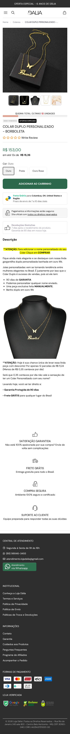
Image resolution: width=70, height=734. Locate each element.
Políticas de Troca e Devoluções (20, 614)
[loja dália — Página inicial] (35, 12)
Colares (16, 22)
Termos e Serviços (13, 598)
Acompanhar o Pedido (15, 660)
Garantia (7, 638)
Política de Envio (12, 609)
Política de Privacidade (15, 604)
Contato (7, 633)
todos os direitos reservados (42, 214)
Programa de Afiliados (15, 654)
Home (5, 22)
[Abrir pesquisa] (13, 12)
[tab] (13, 100)
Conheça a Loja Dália (14, 593)
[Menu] (6, 13)
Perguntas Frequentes (15, 649)
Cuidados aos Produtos (15, 644)
